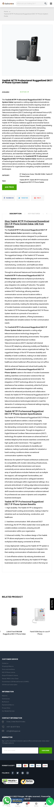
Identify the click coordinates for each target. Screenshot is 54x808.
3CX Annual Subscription (9, 684)
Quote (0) (52, 604)
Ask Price (9, 187)
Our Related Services (8, 711)
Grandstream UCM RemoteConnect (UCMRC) (15, 681)
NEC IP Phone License (8, 672)
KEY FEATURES (34, 213)
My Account (5, 701)
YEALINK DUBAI (40, 174)
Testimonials (6, 698)
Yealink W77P (24, 180)
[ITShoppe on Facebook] (12, 773)
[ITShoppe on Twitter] (17, 773)
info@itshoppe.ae (13, 731)
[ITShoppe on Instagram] (27, 773)
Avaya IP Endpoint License (10, 675)
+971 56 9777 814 (13, 727)
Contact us (5, 663)
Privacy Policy (6, 708)
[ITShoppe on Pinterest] (22, 773)
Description (15, 213)
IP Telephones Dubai (27, 174)
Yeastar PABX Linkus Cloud (10, 678)
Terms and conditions (8, 669)
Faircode (27, 799)
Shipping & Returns (8, 666)
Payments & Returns (8, 705)
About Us (4, 695)
